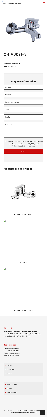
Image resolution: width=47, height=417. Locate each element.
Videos (9, 373)
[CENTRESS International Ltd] (11, 3)
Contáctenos (12, 393)
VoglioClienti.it (16, 413)
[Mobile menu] (44, 3)
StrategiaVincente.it (29, 413)
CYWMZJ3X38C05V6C (23, 310)
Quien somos (12, 385)
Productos (11, 369)
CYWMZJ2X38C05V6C (23, 214)
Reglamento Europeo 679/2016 (23, 144)
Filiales (9, 389)
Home (9, 365)
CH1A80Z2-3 (23, 262)
